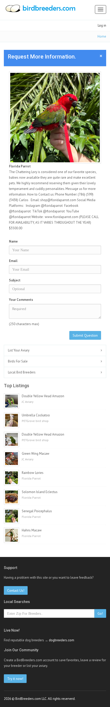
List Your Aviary (18, 350)
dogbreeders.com (61, 640)
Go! (100, 613)
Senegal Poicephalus (37, 511)
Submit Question (85, 335)
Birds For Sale (18, 361)
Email (13, 261)
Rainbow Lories (32, 473)
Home (101, 36)
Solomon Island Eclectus (40, 492)
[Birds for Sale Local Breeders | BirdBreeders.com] (40, 10)
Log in (102, 25)
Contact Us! (15, 590)
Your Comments (21, 300)
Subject (14, 280)
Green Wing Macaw (35, 453)
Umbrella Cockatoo (36, 415)
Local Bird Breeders (22, 372)
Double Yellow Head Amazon (43, 396)
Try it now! (15, 678)
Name (13, 241)
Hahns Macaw (32, 530)
